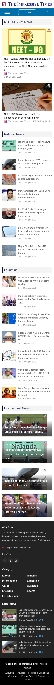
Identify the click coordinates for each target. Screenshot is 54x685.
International (9, 580)
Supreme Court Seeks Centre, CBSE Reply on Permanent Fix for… (34, 336)
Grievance (13, 676)
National (32, 575)
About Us (9, 673)
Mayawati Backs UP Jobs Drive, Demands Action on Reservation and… (34, 194)
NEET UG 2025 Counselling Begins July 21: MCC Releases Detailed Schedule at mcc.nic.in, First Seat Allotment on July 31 (27, 64)
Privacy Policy (27, 676)
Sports (31, 591)
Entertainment (11, 596)
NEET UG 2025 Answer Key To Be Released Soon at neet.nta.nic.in (22, 116)
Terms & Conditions (39, 673)
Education (33, 580)
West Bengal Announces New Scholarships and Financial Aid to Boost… (34, 392)
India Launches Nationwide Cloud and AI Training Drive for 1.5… (34, 299)
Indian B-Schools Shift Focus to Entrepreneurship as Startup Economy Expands (34, 355)
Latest (6, 575)
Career (6, 586)
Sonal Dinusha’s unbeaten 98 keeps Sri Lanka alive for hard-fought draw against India (35, 613)
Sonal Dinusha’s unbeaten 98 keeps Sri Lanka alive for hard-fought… (25, 429)
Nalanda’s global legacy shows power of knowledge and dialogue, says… (34, 145)
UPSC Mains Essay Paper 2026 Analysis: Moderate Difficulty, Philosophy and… (34, 318)
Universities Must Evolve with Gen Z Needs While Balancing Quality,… (34, 281)
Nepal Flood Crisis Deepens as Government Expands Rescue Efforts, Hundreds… (22, 507)
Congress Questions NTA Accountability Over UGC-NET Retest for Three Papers (33, 373)
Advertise (22, 673)
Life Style (8, 591)
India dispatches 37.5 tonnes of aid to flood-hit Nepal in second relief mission (35, 645)
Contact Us (43, 676)
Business (32, 586)
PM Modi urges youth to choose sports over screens (35, 177)
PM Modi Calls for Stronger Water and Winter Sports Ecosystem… (32, 213)
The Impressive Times (19, 73)
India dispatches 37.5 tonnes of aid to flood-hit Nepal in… (34, 162)
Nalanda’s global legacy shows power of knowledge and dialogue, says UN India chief (35, 629)
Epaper (27, 12)
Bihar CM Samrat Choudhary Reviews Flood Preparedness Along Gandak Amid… (33, 231)
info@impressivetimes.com (18, 547)
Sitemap (28, 679)
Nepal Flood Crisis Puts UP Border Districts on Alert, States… (32, 250)
